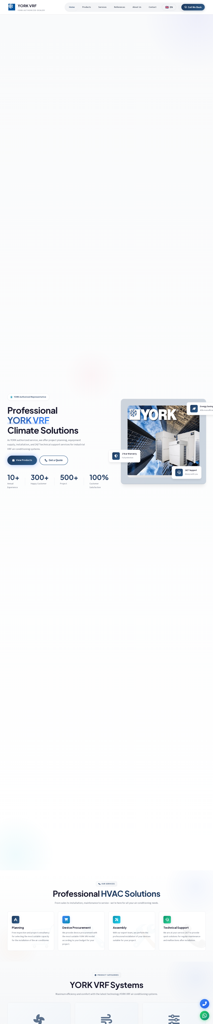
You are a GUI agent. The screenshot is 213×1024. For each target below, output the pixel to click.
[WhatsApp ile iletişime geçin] (204, 1015)
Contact (152, 7)
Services (102, 7)
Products (86, 7)
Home (72, 7)
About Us (137, 7)
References (119, 7)
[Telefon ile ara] (204, 1003)
